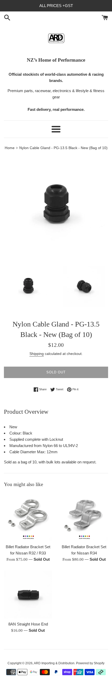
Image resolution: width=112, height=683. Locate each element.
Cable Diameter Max (27, 452)
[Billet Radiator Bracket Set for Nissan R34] (84, 517)
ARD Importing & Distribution (54, 663)
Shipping (36, 354)
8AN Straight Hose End (28, 624)
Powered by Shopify (90, 663)
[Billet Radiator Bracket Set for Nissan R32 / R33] (28, 517)
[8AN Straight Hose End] (28, 594)
